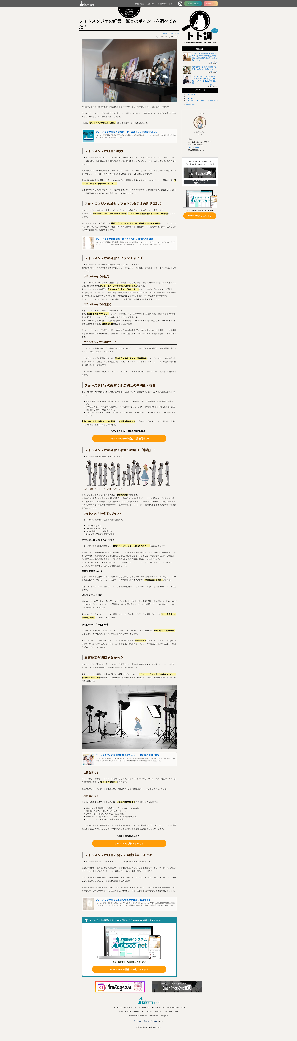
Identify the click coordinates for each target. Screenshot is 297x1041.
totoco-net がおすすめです (129, 843)
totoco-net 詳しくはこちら (199, 215)
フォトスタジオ (191, 98)
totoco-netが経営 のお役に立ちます (129, 969)
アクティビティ (213, 62)
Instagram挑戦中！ (194, 147)
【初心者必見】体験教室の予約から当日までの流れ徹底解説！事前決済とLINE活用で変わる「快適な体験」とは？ (204, 56)
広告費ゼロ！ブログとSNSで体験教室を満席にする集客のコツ (204, 68)
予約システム (213, 85)
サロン (188, 96)
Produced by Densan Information (146, 1021)
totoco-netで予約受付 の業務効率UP (129, 438)
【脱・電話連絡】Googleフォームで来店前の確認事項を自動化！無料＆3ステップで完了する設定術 (204, 79)
